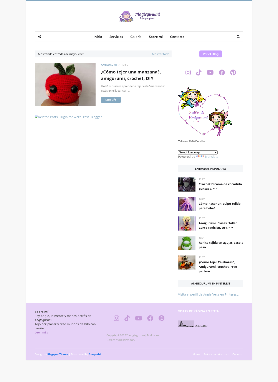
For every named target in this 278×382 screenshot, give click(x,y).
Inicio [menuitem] (98, 36)
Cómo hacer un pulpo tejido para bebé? (220, 206)
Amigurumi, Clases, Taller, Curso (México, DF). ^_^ (218, 225)
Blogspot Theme (57, 354)
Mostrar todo (160, 54)
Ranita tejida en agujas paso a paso (221, 245)
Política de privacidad (216, 354)
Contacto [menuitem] (177, 36)
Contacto (237, 354)
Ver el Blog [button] (211, 54)
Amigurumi (109, 65)
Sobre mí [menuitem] (156, 36)
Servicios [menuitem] (116, 36)
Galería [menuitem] (136, 36)
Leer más (110, 99)
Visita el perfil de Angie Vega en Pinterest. (208, 294)
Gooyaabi (95, 354)
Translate (211, 156)
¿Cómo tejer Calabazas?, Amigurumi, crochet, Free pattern (218, 266)
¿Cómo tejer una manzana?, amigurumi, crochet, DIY (131, 75)
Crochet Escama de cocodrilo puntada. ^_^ (220, 186)
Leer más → (43, 332)
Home (196, 354)
